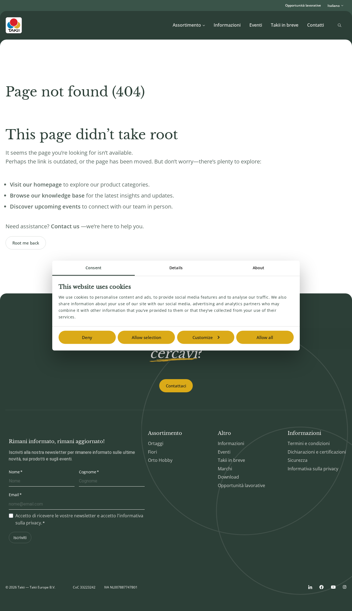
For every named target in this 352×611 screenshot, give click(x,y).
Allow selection (146, 337)
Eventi (255, 25)
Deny (87, 337)
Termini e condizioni (309, 443)
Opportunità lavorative (303, 5)
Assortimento (187, 25)
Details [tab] (176, 267)
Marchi (225, 469)
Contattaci (176, 385)
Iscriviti (20, 537)
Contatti (315, 25)
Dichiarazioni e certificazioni (317, 452)
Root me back (25, 243)
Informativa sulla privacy (313, 469)
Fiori (152, 452)
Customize (203, 337)
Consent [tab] (93, 267)
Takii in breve (284, 25)
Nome (14, 471)
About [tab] (259, 267)
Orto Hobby (160, 460)
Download (228, 477)
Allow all (265, 337)
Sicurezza (297, 460)
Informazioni (227, 25)
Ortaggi (155, 443)
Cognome (87, 471)
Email (14, 494)
